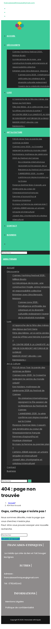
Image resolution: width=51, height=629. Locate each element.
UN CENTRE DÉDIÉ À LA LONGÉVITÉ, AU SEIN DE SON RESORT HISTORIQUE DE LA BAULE (30, 348)
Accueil (10, 267)
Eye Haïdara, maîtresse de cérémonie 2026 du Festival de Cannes (28, 390)
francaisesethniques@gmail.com (19, 2)
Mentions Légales (14, 601)
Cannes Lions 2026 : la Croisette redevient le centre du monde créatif (29, 379)
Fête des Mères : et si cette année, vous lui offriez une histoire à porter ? (31, 336)
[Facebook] (7, 8)
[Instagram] (7, 12)
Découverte (13, 271)
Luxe (9, 321)
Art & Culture (13, 363)
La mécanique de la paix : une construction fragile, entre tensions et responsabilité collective (31, 287)
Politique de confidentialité (19, 607)
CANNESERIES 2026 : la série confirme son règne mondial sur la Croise (33, 417)
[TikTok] (7, 16)
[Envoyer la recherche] (29, 481)
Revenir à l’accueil (10, 538)
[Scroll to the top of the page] (2, 625)
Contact (11, 467)
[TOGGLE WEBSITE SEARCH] (7, 244)
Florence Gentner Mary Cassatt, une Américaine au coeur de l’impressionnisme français (29, 429)
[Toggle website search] (7, 474)
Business (11, 471)
